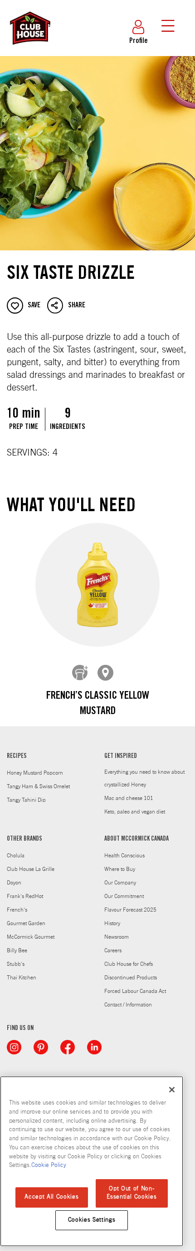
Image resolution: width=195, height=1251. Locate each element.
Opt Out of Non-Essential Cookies (131, 1193)
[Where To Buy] (106, 673)
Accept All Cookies (51, 1197)
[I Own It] (80, 673)
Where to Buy (119, 869)
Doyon (14, 882)
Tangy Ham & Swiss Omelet (38, 786)
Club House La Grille (30, 869)
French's (17, 909)
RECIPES (17, 756)
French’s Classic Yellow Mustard (97, 704)
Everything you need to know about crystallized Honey (144, 778)
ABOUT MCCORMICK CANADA (136, 839)
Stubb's (15, 964)
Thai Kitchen (21, 977)
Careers (113, 950)
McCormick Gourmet (30, 937)
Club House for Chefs (128, 964)
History (112, 923)
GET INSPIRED (120, 756)
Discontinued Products (130, 977)
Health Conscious (124, 855)
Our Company (120, 882)
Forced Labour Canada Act (135, 991)
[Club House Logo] (29, 48)
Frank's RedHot (25, 896)
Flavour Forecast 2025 (130, 909)
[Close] (172, 1090)
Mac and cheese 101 (128, 798)
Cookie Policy (48, 1165)
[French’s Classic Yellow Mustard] (97, 585)
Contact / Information (128, 1004)
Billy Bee (17, 950)
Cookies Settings (92, 1220)
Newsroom (116, 937)
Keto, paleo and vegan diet (134, 811)
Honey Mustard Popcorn (35, 773)
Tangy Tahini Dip (26, 800)
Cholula (15, 855)
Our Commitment (124, 896)
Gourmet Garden (26, 923)
